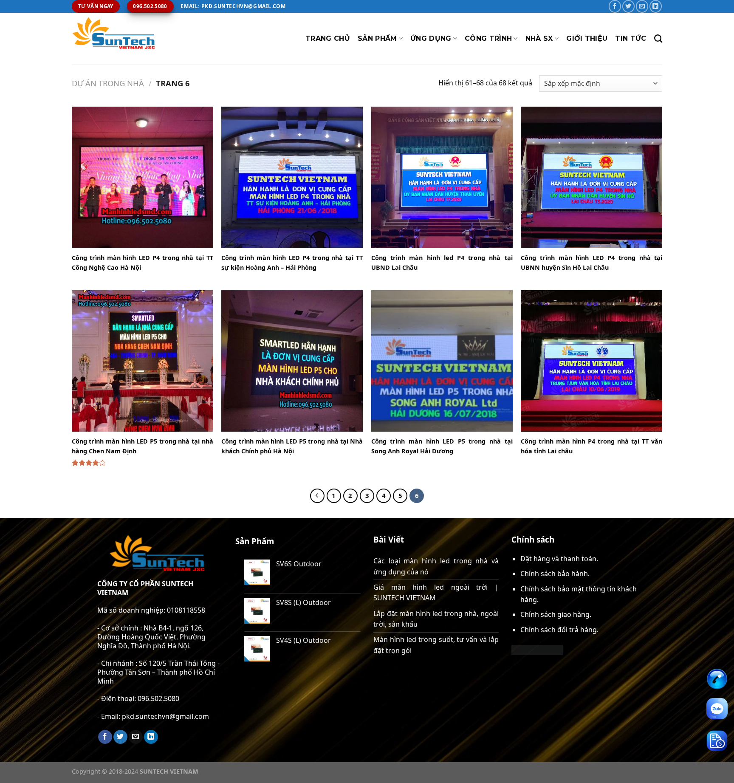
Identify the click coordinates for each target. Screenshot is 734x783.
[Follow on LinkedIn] (655, 6)
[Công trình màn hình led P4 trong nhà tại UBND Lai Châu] (442, 177)
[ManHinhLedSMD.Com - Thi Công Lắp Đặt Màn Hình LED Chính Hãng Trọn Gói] (114, 38)
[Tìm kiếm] (658, 38)
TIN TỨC (630, 38)
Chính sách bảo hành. (555, 573)
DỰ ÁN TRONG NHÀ (108, 83)
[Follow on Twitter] (628, 6)
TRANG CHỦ (327, 38)
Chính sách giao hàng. (555, 614)
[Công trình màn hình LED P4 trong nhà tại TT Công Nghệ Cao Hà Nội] (142, 177)
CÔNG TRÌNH (488, 38)
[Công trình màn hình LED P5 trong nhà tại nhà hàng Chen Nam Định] (142, 361)
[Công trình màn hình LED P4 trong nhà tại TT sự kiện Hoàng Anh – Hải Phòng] (292, 177)
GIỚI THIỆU (586, 38)
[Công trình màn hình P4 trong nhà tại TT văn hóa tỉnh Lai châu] (591, 361)
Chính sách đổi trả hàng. (559, 629)
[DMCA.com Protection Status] (537, 649)
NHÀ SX (539, 38)
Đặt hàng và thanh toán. (559, 558)
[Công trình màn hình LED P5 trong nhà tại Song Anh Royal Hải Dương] (442, 361)
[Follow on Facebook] (615, 6)
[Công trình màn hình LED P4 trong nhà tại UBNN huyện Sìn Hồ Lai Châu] (591, 177)
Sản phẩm (377, 38)
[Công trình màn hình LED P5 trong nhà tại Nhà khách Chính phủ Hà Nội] (292, 361)
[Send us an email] (642, 6)
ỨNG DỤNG (431, 38)
